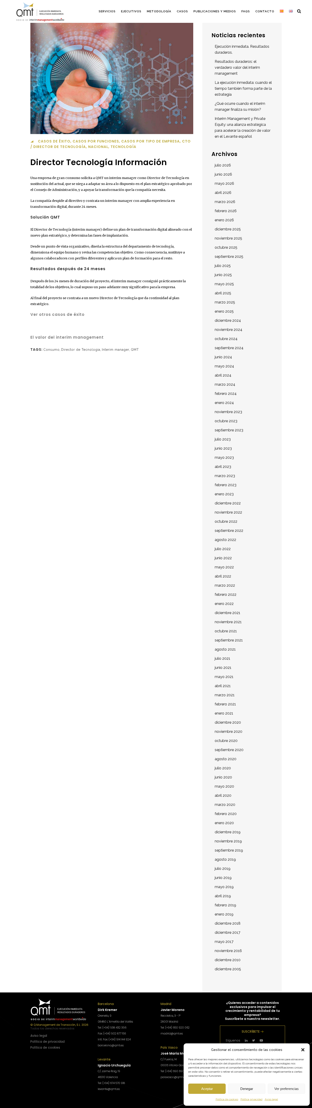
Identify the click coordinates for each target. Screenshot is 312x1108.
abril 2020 (223, 795)
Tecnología (123, 146)
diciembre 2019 (228, 832)
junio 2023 (223, 448)
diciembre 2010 (228, 960)
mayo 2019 (224, 887)
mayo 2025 (224, 284)
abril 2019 (223, 896)
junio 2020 (223, 777)
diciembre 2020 (228, 722)
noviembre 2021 (228, 622)
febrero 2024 (226, 393)
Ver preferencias (286, 1089)
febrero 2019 (225, 905)
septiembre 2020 (229, 750)
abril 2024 (223, 375)
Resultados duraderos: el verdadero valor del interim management (237, 67)
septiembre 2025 (229, 256)
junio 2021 (223, 667)
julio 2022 (223, 549)
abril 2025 (223, 293)
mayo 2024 (224, 366)
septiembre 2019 (229, 850)
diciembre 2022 (228, 503)
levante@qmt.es (109, 1089)
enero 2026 (224, 220)
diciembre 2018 (228, 923)
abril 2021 (223, 686)
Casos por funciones (96, 141)
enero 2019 (224, 914)
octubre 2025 (226, 247)
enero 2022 (224, 603)
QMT (135, 349)
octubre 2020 (226, 741)
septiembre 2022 (229, 530)
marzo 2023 (225, 476)
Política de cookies (227, 1099)
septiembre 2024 (229, 348)
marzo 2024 (225, 384)
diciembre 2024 (228, 320)
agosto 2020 (225, 759)
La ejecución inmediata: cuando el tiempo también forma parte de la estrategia (243, 88)
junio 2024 (223, 357)
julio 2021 (222, 658)
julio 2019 (222, 868)
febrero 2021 (225, 704)
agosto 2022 (225, 540)
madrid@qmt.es (172, 1033)
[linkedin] (246, 1040)
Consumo (51, 349)
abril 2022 (223, 576)
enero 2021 (224, 713)
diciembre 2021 (227, 613)
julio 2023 (223, 439)
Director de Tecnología (80, 349)
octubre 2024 (226, 339)
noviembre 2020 (228, 731)
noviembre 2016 (228, 951)
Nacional (98, 146)
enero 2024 (224, 403)
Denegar (246, 1089)
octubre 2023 (226, 421)
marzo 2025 (225, 302)
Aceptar (207, 1089)
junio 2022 (223, 558)
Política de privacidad (47, 1041)
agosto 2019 (225, 859)
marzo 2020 (225, 804)
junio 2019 (223, 878)
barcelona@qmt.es (111, 1045)
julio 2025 (223, 266)
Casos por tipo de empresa (150, 141)
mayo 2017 (224, 941)
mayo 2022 (224, 567)
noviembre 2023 (228, 412)
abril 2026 (223, 192)
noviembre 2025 (228, 238)
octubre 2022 (226, 521)
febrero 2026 (226, 211)
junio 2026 (223, 174)
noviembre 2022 (228, 512)
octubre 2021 (226, 631)
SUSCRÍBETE (251, 1031)
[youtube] (261, 1040)
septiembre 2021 (229, 640)
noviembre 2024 (228, 329)
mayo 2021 (224, 677)
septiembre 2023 (229, 430)
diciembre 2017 (227, 932)
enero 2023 (224, 494)
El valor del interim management (67, 337)
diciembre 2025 (228, 229)
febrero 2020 (226, 814)
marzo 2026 (225, 202)
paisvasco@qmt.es (173, 1077)
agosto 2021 (225, 649)
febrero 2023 (225, 485)
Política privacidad (251, 1099)
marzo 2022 (225, 585)
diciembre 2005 (228, 969)
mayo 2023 (224, 457)
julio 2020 (223, 768)
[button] (303, 1049)
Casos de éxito (54, 141)
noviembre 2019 (228, 841)
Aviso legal (271, 1099)
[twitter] (253, 1040)
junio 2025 (223, 275)
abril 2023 (223, 466)
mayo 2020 (224, 786)
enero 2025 (224, 311)
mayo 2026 (224, 183)
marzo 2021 (225, 695)
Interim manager (115, 349)
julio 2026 (223, 165)
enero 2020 (224, 823)
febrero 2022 (225, 594)
